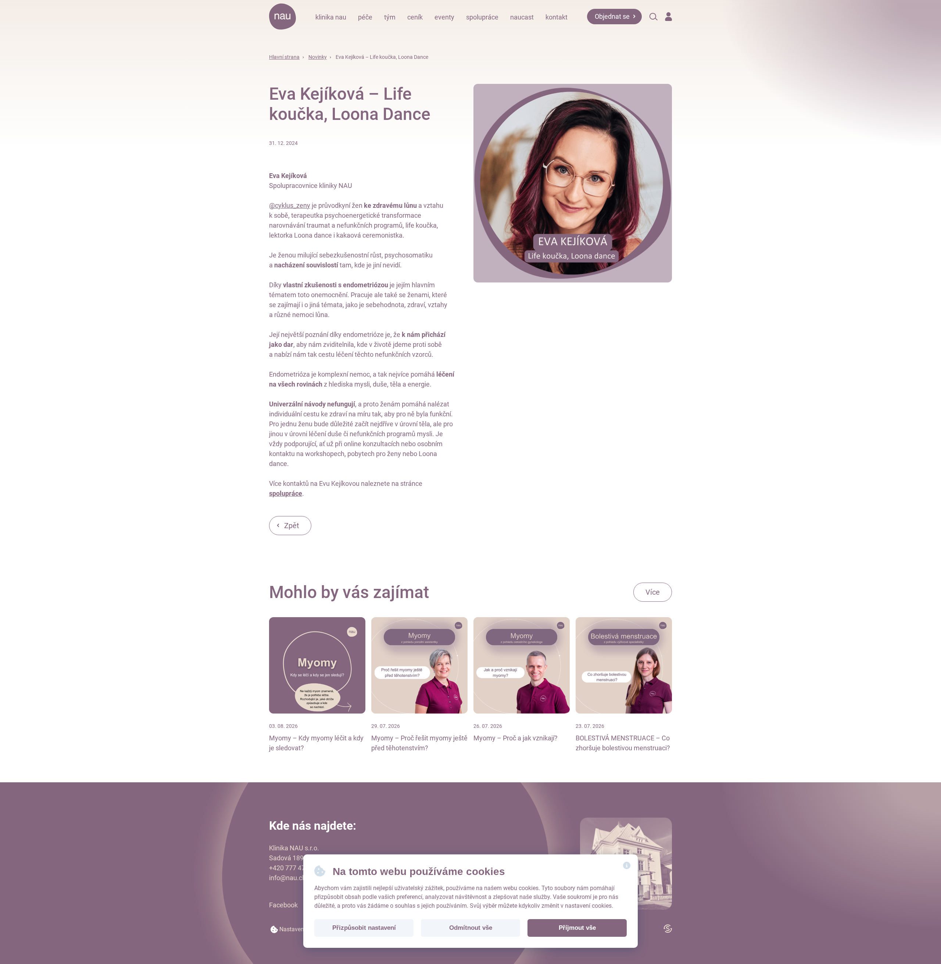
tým (390, 17)
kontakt (556, 17)
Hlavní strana (284, 57)
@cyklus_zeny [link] (289, 205)
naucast (522, 17)
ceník (415, 17)
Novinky (317, 57)
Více (652, 592)
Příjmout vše (577, 927)
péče (365, 17)
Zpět (291, 525)
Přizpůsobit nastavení (364, 927)
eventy (444, 17)
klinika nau (330, 17)
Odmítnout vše (470, 927)
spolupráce (482, 17)
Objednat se (612, 16)
